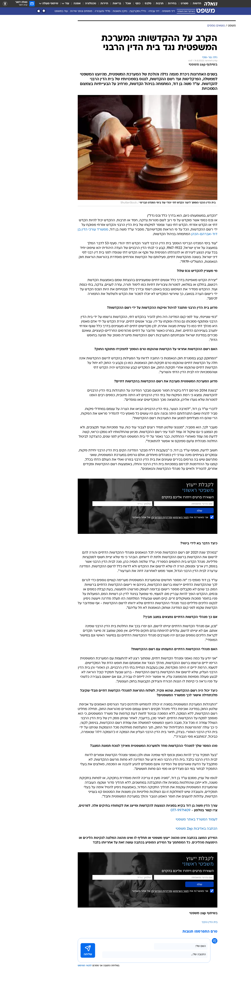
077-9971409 (181, 810)
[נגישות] (5, 3)
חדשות (197, 3)
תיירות (104, 3)
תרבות (160, 3)
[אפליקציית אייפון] (38, 11)
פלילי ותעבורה (102, 11)
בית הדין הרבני (209, 922)
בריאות (117, 3)
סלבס (148, 3)
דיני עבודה (153, 11)
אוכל (128, 3)
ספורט (184, 3)
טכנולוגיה (90, 3)
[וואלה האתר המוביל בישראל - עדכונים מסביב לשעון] (210, 4)
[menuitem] (194, 4)
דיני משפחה (168, 11)
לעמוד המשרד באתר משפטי (196, 819)
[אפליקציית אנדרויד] (44, 11)
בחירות (172, 3)
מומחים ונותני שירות (81, 11)
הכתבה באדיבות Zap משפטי (196, 829)
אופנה (77, 3)
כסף (137, 3)
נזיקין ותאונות (120, 11)
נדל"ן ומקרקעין (138, 11)
